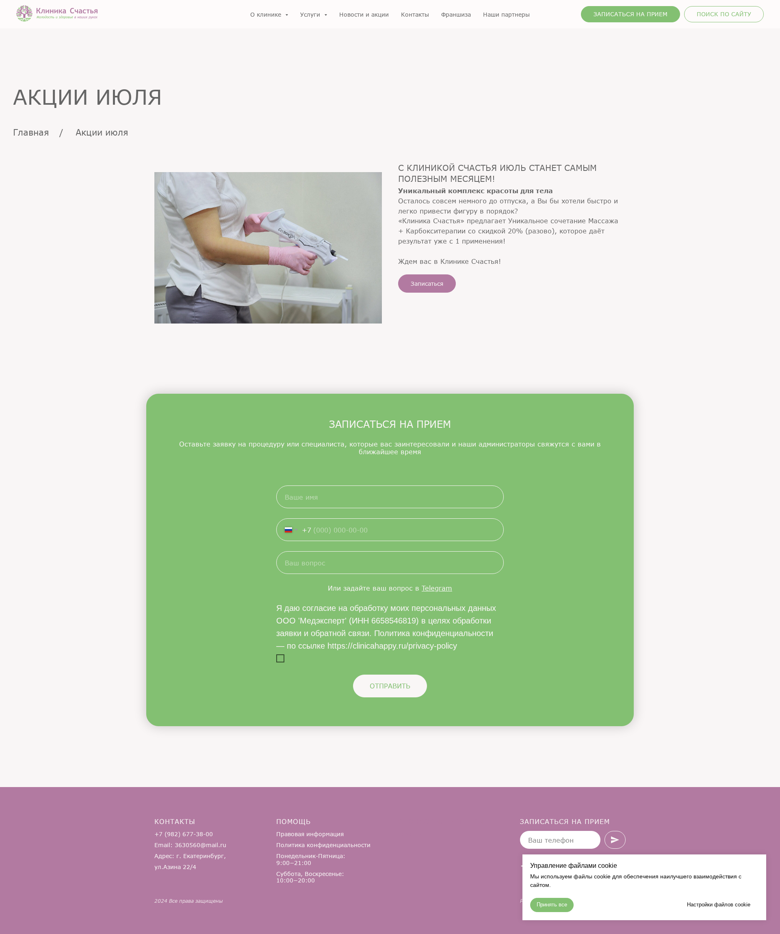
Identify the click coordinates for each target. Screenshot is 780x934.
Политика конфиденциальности (323, 844)
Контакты (415, 14)
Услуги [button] (311, 14)
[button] (630, 14)
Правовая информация (310, 833)
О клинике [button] (266, 14)
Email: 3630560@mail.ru (190, 844)
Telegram (437, 588)
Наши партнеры (506, 14)
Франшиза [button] (456, 14)
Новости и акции (364, 14)
